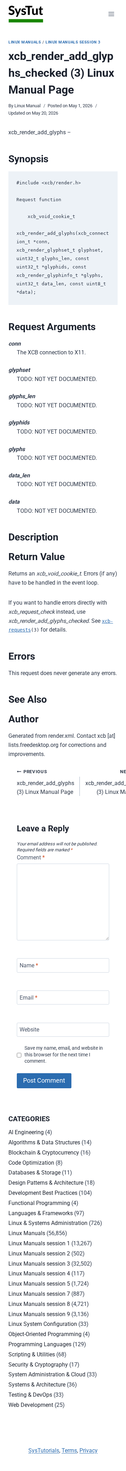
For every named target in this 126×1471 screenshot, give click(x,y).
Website (29, 1029)
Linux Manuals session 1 (39, 1243)
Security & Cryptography (38, 1364)
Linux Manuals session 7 (39, 1293)
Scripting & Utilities (31, 1354)
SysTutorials (43, 1450)
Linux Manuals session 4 (39, 1273)
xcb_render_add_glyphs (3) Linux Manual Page (45, 782)
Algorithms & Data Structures (44, 1142)
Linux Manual (27, 105)
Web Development (30, 1405)
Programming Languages (39, 1344)
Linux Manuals (24, 42)
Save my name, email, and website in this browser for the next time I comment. (63, 1054)
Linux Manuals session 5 (39, 1283)
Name (29, 965)
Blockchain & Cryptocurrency (43, 1152)
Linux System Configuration (42, 1324)
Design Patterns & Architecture (45, 1182)
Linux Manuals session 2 (39, 1253)
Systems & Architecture (36, 1384)
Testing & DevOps (30, 1394)
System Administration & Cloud (46, 1374)
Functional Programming (39, 1203)
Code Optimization (31, 1162)
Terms (69, 1450)
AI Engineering (26, 1132)
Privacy (88, 1450)
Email (28, 997)
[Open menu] (111, 13)
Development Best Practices (42, 1193)
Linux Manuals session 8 (39, 1304)
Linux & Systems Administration (48, 1223)
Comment (31, 857)
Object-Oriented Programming (45, 1334)
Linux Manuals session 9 (39, 1314)
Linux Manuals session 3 (73, 42)
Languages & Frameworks (40, 1213)
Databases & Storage (34, 1172)
